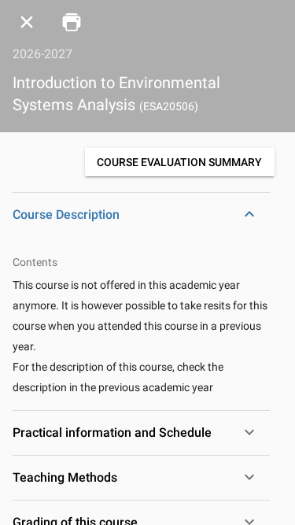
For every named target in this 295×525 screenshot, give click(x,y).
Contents (35, 262)
